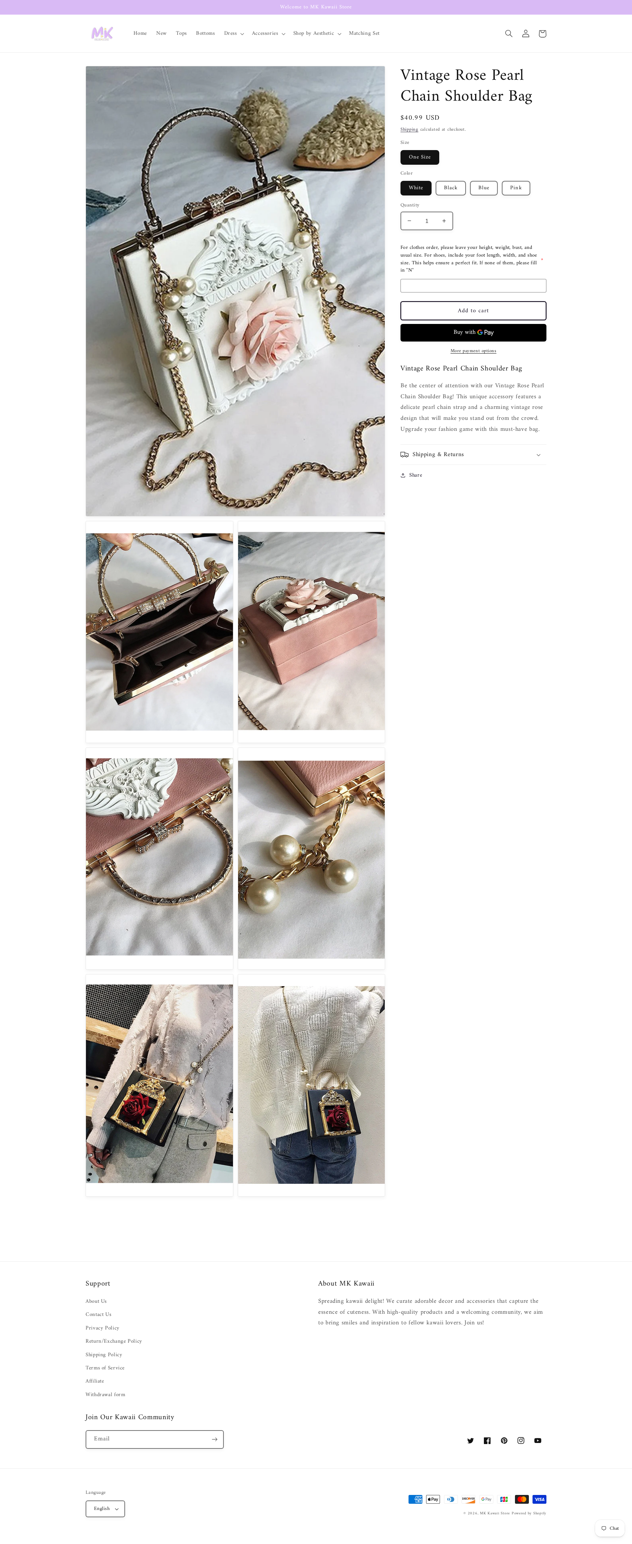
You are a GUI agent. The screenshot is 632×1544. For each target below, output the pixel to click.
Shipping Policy (104, 1355)
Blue (483, 188)
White (416, 188)
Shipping (409, 130)
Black (451, 188)
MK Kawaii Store (495, 1513)
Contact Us (98, 1314)
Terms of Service (105, 1368)
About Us (96, 1301)
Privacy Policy (103, 1328)
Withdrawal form (105, 1394)
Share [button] (415, 475)
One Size (420, 157)
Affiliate (95, 1381)
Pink (516, 188)
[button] (233, 34)
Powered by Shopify (529, 1513)
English (102, 1508)
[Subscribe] (214, 1439)
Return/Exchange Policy (114, 1341)
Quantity (409, 205)
